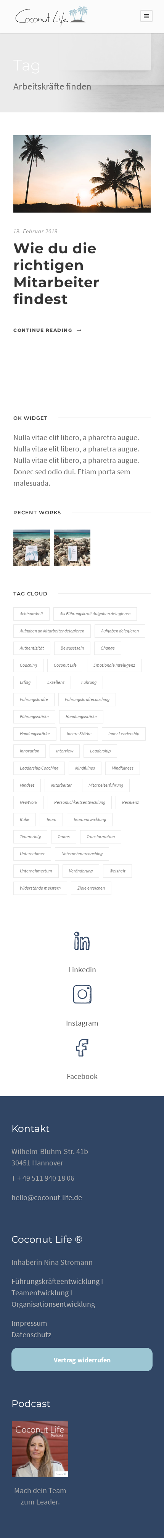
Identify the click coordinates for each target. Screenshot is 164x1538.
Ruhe (24, 819)
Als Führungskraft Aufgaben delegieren (95, 613)
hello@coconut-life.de (46, 1197)
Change (108, 648)
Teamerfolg (30, 836)
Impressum (29, 1323)
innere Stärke (79, 733)
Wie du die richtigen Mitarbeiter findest (56, 273)
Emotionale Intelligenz (114, 665)
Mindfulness (122, 768)
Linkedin (82, 969)
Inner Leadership (123, 733)
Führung (88, 682)
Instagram (82, 1022)
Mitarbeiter (61, 785)
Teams (64, 836)
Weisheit (117, 871)
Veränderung (81, 871)
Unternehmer (32, 853)
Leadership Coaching (39, 768)
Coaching (28, 665)
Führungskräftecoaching (87, 699)
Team (51, 819)
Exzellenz (55, 682)
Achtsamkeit (31, 613)
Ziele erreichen (91, 888)
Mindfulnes (85, 768)
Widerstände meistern (40, 888)
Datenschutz (31, 1334)
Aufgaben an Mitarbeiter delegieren (52, 631)
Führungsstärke (34, 716)
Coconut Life (65, 665)
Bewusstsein (72, 648)
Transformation (101, 836)
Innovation (29, 751)
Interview (64, 751)
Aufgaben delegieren (120, 631)
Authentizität (32, 648)
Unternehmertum (36, 871)
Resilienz (130, 802)
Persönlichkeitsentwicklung (79, 802)
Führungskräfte (34, 699)
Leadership (100, 751)
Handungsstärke (35, 733)
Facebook (82, 1076)
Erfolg (25, 682)
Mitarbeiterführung (105, 785)
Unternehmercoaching (82, 853)
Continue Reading (42, 330)
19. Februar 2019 (35, 231)
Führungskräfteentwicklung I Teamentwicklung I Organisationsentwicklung (57, 1292)
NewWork (28, 802)
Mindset (27, 785)
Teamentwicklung (89, 819)
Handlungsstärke (81, 716)
